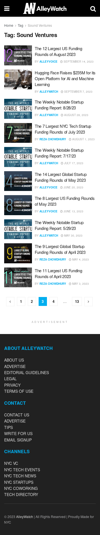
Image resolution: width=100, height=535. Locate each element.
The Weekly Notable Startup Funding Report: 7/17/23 (59, 153)
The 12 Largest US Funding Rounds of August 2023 (58, 51)
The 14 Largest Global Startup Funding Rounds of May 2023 (60, 177)
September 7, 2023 (77, 92)
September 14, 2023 (78, 61)
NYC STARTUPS (18, 482)
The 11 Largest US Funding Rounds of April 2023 (58, 273)
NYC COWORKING (21, 488)
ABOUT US (14, 360)
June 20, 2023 (73, 187)
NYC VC (11, 463)
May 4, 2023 (80, 259)
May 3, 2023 (80, 284)
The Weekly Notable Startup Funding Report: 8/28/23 (59, 105)
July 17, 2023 (73, 163)
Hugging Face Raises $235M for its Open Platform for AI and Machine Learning (65, 78)
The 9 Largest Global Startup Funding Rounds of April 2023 (60, 249)
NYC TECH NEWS (20, 475)
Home (8, 25)
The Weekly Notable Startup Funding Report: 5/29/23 (59, 225)
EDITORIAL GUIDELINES (26, 372)
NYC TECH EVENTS (22, 469)
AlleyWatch (48, 92)
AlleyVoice (48, 61)
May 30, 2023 (72, 235)
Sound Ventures (40, 25)
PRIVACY (12, 385)
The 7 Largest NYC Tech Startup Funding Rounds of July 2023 (63, 129)
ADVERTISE (15, 366)
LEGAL (10, 378)
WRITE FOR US (18, 433)
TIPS (8, 427)
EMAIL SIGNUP (18, 440)
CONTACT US (16, 415)
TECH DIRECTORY (21, 494)
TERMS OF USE (18, 391)
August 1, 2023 (83, 139)
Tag (20, 25)
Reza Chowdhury (52, 139)
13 (77, 301)
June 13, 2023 (73, 211)
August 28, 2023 (75, 115)
